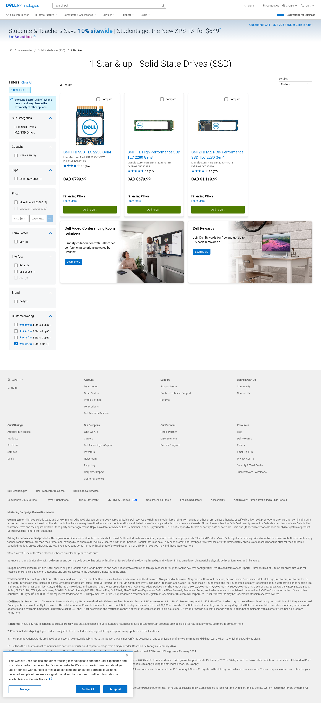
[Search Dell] (163, 5)
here (190, 545)
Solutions (12, 445)
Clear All (26, 82)
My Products (91, 406)
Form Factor (20, 233)
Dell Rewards (244, 438)
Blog (239, 431)
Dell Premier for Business (301, 14)
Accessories (25, 50)
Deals (10, 458)
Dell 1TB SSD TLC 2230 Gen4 (87, 152)
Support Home (168, 386)
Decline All (88, 689)
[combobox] (109, 6)
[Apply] (50, 218)
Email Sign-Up (245, 451)
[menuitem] (46, 15)
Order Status (91, 393)
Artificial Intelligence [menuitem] (17, 14)
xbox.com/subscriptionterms (148, 687)
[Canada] (11, 50)
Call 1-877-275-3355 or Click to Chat (280, 25)
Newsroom (90, 458)
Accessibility (218, 499)
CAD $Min (19, 218)
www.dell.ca (119, 527)
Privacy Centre (245, 458)
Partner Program (170, 445)
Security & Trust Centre (250, 465)
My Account (91, 386)
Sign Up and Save (21, 36)
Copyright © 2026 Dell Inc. (22, 499)
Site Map (12, 387)
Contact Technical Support (175, 393)
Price (15, 193)
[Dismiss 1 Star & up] (28, 90)
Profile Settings (92, 399)
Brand (16, 292)
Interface (17, 256)
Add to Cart (90, 209)
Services (12, 451)
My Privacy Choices (119, 499)
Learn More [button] (70, 200)
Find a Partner (168, 431)
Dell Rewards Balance (96, 413)
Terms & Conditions (57, 499)
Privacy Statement (88, 499)
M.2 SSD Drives (24, 132)
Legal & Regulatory (191, 499)
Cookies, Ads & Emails (158, 499)
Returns (165, 399)
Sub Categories (22, 118)
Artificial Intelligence (18, 431)
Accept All (115, 689)
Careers (88, 438)
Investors (89, 451)
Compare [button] (107, 99)
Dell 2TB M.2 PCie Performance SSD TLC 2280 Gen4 (217, 155)
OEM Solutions (168, 438)
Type (15, 170)
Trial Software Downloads (252, 472)
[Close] (127, 655)
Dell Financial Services (85, 490)
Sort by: (283, 78)
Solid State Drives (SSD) (51, 50)
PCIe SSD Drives (25, 127)
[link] (271, 5)
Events (241, 445)
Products (12, 438)
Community (243, 386)
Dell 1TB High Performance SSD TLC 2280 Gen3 (153, 155)
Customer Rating (23, 316)
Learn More (73, 261)
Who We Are (91, 431)
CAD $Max (38, 218)
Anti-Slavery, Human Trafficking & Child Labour (260, 499)
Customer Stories (94, 478)
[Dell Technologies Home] (22, 5)
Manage (25, 689)
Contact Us (243, 393)
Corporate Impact (94, 472)
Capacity (17, 146)
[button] (251, 5)
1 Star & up (17, 90)
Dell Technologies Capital (98, 445)
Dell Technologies (17, 490)
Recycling (89, 465)
